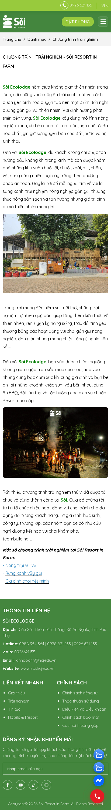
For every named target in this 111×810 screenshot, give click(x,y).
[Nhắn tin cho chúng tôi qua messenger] (98, 780)
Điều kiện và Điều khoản (84, 709)
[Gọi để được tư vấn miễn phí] (98, 754)
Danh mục (36, 39)
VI (104, 5)
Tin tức (14, 709)
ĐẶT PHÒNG (77, 21)
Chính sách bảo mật (80, 717)
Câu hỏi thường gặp (80, 725)
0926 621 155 (81, 5)
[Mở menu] (103, 21)
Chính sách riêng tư (79, 692)
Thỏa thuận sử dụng (80, 701)
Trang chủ (12, 39)
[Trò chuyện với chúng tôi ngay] (98, 767)
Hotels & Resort (23, 717)
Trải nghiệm (19, 701)
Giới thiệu (16, 692)
